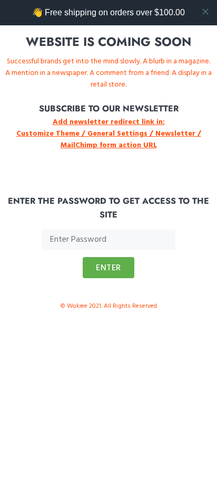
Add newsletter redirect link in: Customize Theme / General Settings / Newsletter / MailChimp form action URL (108, 133)
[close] (205, 11)
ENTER (108, 268)
